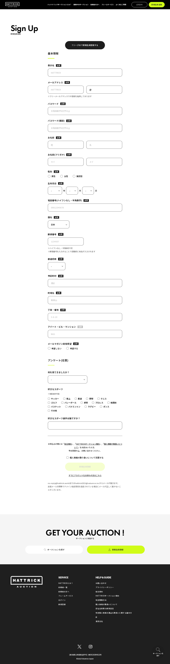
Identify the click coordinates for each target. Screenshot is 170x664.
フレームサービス (65, 596)
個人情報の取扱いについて (107, 604)
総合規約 (68, 444)
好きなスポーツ (55, 389)
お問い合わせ (101, 583)
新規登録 (62, 604)
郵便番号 (52, 234)
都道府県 (52, 259)
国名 (50, 217)
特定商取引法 (101, 600)
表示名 (51, 65)
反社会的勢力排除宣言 (105, 608)
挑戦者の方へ (63, 591)
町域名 (51, 292)
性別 (50, 171)
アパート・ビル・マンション (62, 326)
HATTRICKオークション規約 (88, 444)
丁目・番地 (53, 309)
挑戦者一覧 (63, 587)
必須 (58, 65)
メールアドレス (55, 82)
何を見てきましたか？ (58, 372)
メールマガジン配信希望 (60, 343)
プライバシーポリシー (105, 587)
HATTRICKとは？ (65, 583)
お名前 (51, 137)
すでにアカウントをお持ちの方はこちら (85, 475)
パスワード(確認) (56, 120)
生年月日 (52, 183)
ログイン (62, 600)
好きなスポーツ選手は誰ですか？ (64, 418)
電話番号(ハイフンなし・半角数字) (65, 200)
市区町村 (52, 275)
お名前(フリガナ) (56, 154)
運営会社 (99, 621)
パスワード (53, 103)
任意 (80, 327)
